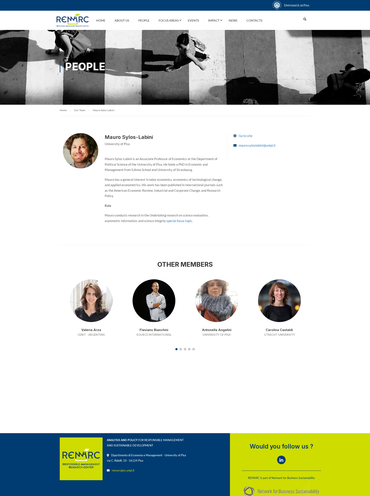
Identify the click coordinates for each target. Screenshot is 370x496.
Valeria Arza (91, 330)
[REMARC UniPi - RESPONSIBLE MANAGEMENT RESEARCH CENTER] (73, 20)
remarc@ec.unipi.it (123, 470)
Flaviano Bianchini (154, 330)
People (143, 20)
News (233, 20)
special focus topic (179, 221)
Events (193, 20)
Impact (213, 20)
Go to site (245, 136)
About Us (122, 20)
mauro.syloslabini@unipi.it (257, 145)
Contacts (254, 20)
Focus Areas (169, 20)
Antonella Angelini (216, 330)
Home (100, 20)
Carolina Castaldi (279, 330)
